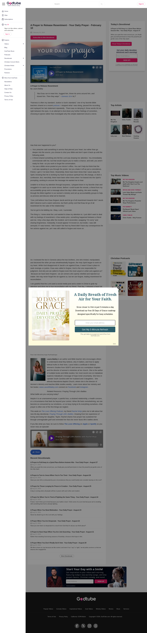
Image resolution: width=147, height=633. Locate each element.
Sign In (7, 34)
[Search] (101, 4)
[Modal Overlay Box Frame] (73, 316)
